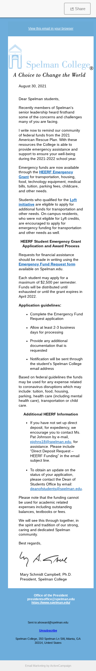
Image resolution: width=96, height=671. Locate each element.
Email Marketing (35, 665)
